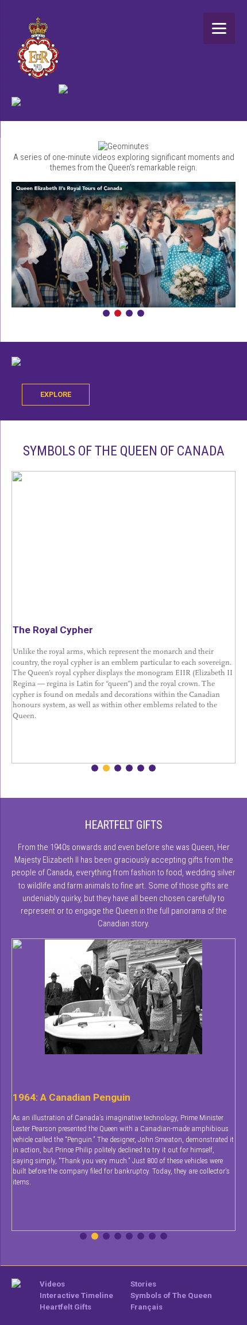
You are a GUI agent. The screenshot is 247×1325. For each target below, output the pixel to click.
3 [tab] (129, 313)
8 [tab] (163, 1236)
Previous (18, 244)
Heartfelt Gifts (65, 1307)
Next (228, 244)
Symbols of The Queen (171, 1295)
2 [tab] (117, 313)
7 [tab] (152, 1236)
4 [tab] (140, 313)
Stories (143, 1284)
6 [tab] (152, 768)
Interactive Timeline (76, 1295)
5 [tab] (140, 768)
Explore (55, 394)
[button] (123, 244)
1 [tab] (106, 313)
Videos (52, 1284)
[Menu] (219, 28)
